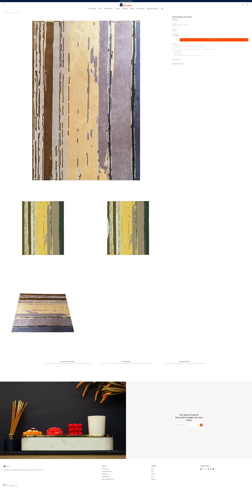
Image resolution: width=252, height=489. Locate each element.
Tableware (125, 8)
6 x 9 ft (180, 24)
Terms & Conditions (107, 471)
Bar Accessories (141, 8)
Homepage (6, 12)
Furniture (117, 8)
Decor (100, 8)
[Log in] (243, 4)
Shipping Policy (105, 476)
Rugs (162, 8)
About (152, 469)
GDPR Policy (105, 474)
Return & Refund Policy (107, 479)
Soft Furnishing (92, 8)
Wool (174, 30)
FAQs (152, 471)
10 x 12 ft (185, 24)
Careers (153, 474)
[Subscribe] (201, 425)
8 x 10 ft (174, 24)
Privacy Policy (105, 469)
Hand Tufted (175, 35)
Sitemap (153, 479)
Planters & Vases (108, 8)
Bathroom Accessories (152, 8)
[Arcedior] (126, 4)
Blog (152, 476)
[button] (4, 4)
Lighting (132, 8)
